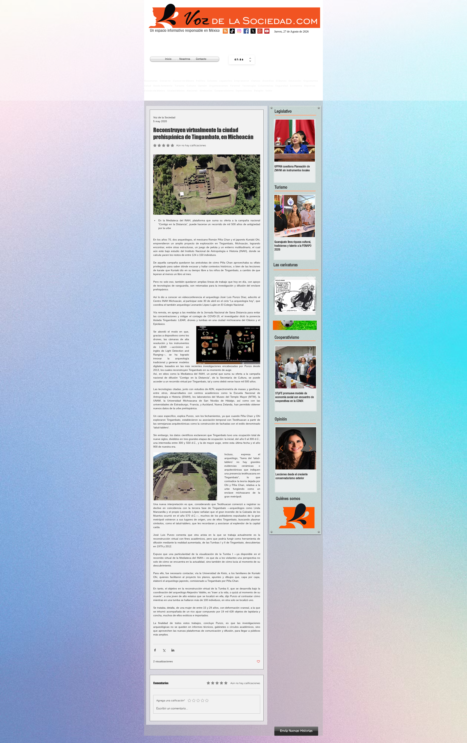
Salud (147, 85)
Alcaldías (268, 80)
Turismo (179, 85)
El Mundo (281, 80)
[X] (253, 31)
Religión (258, 90)
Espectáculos (244, 90)
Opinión (202, 85)
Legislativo (225, 80)
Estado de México (154, 90)
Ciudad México (176, 90)
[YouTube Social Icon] (266, 31)
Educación (295, 80)
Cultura (191, 85)
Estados (212, 80)
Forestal (235, 85)
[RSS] (225, 31)
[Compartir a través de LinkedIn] (173, 650)
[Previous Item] (280, 141)
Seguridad (281, 85)
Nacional (192, 90)
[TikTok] (232, 31)
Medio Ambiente (162, 85)
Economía (296, 85)
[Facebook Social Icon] (246, 31)
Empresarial (241, 80)
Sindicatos (206, 90)
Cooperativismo (224, 90)
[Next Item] (309, 141)
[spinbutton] (239, 59)
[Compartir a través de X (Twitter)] (164, 650)
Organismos (310, 80)
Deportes (309, 85)
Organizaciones (218, 85)
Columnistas (265, 85)
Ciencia (255, 80)
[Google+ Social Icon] (260, 31)
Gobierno (165, 80)
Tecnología (249, 85)
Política (200, 80)
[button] (295, 296)
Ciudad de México (183, 80)
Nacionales (150, 80)
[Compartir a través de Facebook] (155, 650)
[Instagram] (239, 31)
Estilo (269, 90)
